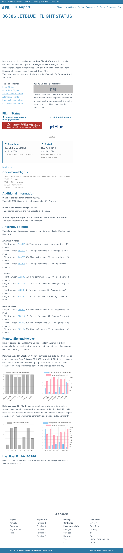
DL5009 (21, 309)
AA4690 (21, 250)
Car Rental (101, 7)
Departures (15, 526)
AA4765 (21, 257)
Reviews (67, 536)
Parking (81, 7)
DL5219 (21, 316)
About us (49, 550)
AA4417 (21, 244)
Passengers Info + (114, 7)
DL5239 (21, 323)
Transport (95, 519)
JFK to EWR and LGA (99, 539)
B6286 (21, 290)
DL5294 (21, 329)
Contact (42, 550)
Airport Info (42, 519)
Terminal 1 (41, 523)
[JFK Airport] (6, 7)
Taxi (92, 536)
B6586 (21, 296)
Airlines (13, 533)
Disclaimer (34, 550)
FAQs (65, 542)
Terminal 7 (41, 533)
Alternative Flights (10, 97)
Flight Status (8, 87)
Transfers (94, 526)
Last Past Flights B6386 (13, 103)
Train (92, 542)
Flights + (60, 7)
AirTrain (93, 523)
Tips (65, 539)
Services (67, 533)
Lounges (67, 529)
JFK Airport (21, 7)
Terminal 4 (41, 526)
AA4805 (21, 263)
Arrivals (13, 523)
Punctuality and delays (12, 100)
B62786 (21, 283)
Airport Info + (71, 7)
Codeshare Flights (10, 90)
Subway (93, 529)
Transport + (90, 7)
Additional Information (12, 93)
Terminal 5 (41, 529)
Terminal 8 (41, 536)
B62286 (21, 277)
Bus (91, 533)
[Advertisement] (61, 40)
